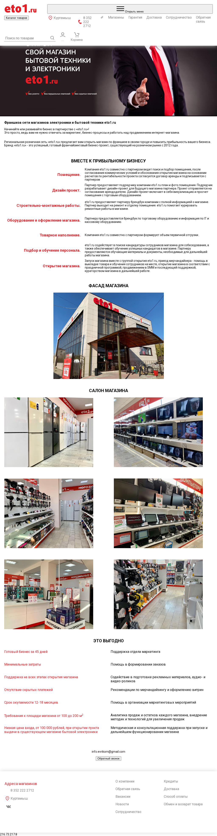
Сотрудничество (179, 17)
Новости (122, 804)
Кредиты (171, 781)
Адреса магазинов (21, 783)
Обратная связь (203, 19)
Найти (52, 38)
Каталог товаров (16, 17)
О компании (124, 781)
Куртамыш (62, 18)
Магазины (116, 17)
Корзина (77, 39)
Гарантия (135, 17)
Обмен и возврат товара (183, 804)
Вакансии (122, 797)
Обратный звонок (108, 758)
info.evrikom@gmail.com (108, 751)
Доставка (154, 17)
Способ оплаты (176, 797)
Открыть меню (134, 11)
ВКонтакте (8, 806)
